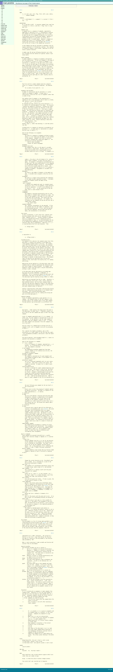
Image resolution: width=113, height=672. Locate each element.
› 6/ (2, 17)
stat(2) (39, 70)
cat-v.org (40, 0)
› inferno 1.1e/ (4, 27)
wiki (16, 0)
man (4, 0)
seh (111, 0)
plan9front (30, 0)
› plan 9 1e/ (3, 36)
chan (19, 0)
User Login (110, 669)
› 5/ (2, 16)
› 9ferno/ (2, 6)
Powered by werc (4, 669)
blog (1, 0)
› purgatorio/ (3, 42)
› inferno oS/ (3, 30)
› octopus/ (3, 31)
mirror (10, 0)
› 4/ (2, 14)
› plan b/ (2, 40)
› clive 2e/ (3, 23)
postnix (24, 0)
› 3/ (2, 13)
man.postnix (21, 3)
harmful (34, 0)
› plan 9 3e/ (3, 39)
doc (27, 0)
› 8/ (2, 20)
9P (37, 0)
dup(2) (44, 275)
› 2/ (2, 11)
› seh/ (2, 43)
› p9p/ (2, 33)
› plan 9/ (2, 34)
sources (13, 0)
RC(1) (21, 81)
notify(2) (45, 408)
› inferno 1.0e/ (4, 25)
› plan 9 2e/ (3, 37)
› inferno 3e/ (3, 28)
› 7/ (2, 19)
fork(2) (46, 485)
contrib (7, 0)
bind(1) (45, 567)
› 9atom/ (2, 5)
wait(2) (48, 41)
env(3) (44, 522)
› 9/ (2, 22)
